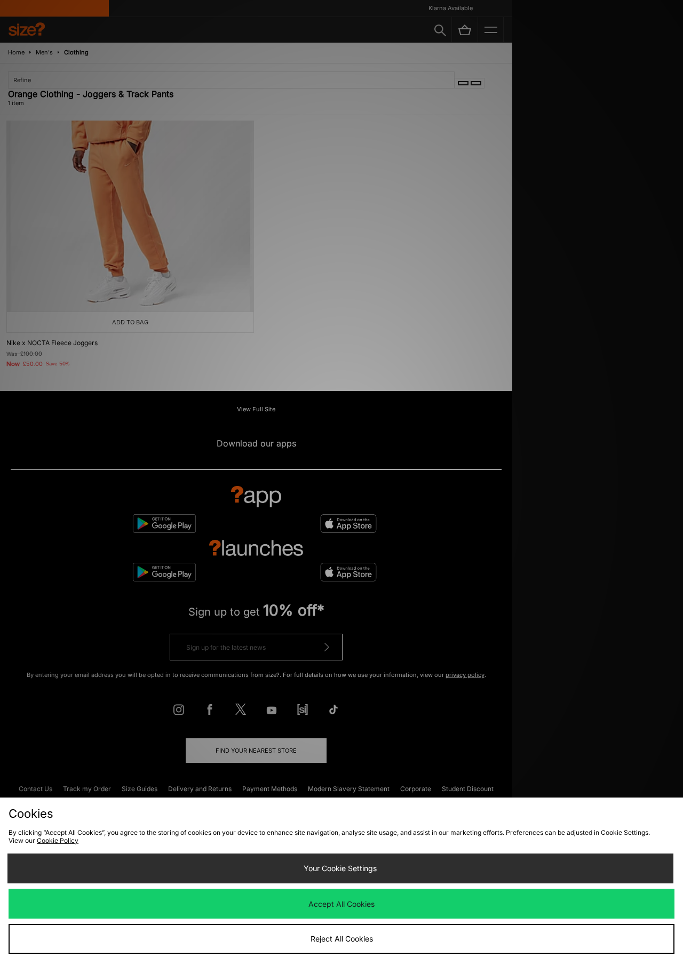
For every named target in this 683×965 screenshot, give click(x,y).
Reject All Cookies (342, 938)
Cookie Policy (57, 840)
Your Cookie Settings (340, 868)
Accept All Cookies (341, 903)
